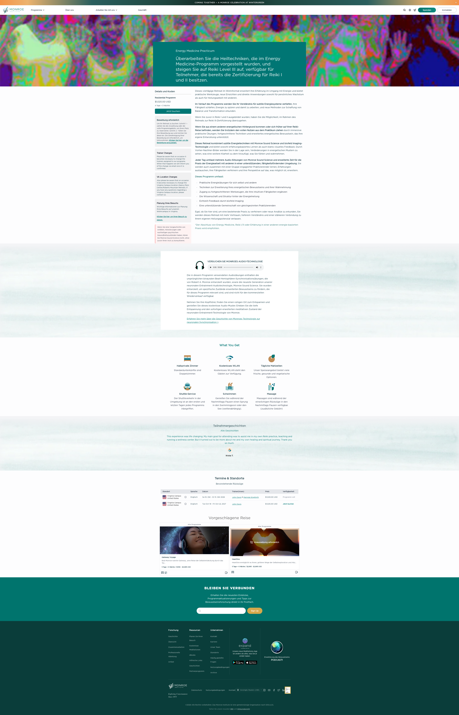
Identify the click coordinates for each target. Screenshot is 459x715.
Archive (213, 672)
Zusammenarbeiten (176, 647)
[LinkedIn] (283, 690)
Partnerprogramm (196, 671)
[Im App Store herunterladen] (251, 662)
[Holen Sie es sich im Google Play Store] (238, 662)
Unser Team (215, 647)
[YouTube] (269, 690)
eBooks (192, 655)
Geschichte (173, 636)
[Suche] (404, 10)
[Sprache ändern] (410, 10)
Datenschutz (196, 690)
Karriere (213, 642)
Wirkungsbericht (243, 709)
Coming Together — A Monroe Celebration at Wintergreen (229, 3)
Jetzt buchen (173, 111)
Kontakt (213, 636)
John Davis (236, 497)
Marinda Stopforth (251, 497)
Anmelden (447, 10)
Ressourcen (194, 630)
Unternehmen (216, 630)
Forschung (173, 630)
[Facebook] (274, 690)
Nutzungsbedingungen (220, 667)
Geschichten (194, 666)
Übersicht (172, 642)
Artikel (171, 662)
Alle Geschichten (229, 431)
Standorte (214, 652)
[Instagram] (264, 690)
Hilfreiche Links (195, 660)
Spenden (427, 10)
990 (231, 709)
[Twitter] (279, 690)
